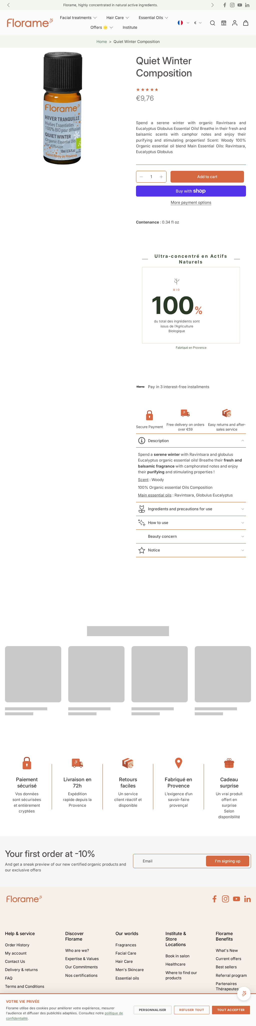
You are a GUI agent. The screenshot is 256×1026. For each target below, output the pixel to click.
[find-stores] (223, 23)
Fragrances (126, 945)
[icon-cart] (245, 23)
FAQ (8, 978)
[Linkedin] (247, 5)
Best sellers (226, 967)
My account (15, 953)
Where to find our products (181, 975)
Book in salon (178, 956)
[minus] (141, 177)
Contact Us (15, 961)
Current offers (228, 958)
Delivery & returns (21, 969)
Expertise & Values (82, 958)
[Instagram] (232, 5)
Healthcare (176, 964)
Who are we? (77, 950)
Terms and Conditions (24, 986)
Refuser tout (191, 1010)
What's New (227, 950)
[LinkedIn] (247, 898)
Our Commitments (81, 967)
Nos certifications (81, 975)
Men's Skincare (130, 969)
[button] (207, 177)
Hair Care (124, 961)
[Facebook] (224, 5)
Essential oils (127, 978)
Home (101, 41)
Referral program (231, 975)
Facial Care (126, 953)
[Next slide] (212, 4)
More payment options (191, 203)
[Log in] (234, 22)
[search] (212, 23)
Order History (17, 945)
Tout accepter (231, 1010)
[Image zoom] (62, 108)
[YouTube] (240, 5)
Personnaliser (152, 1010)
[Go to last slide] (8, 4)
